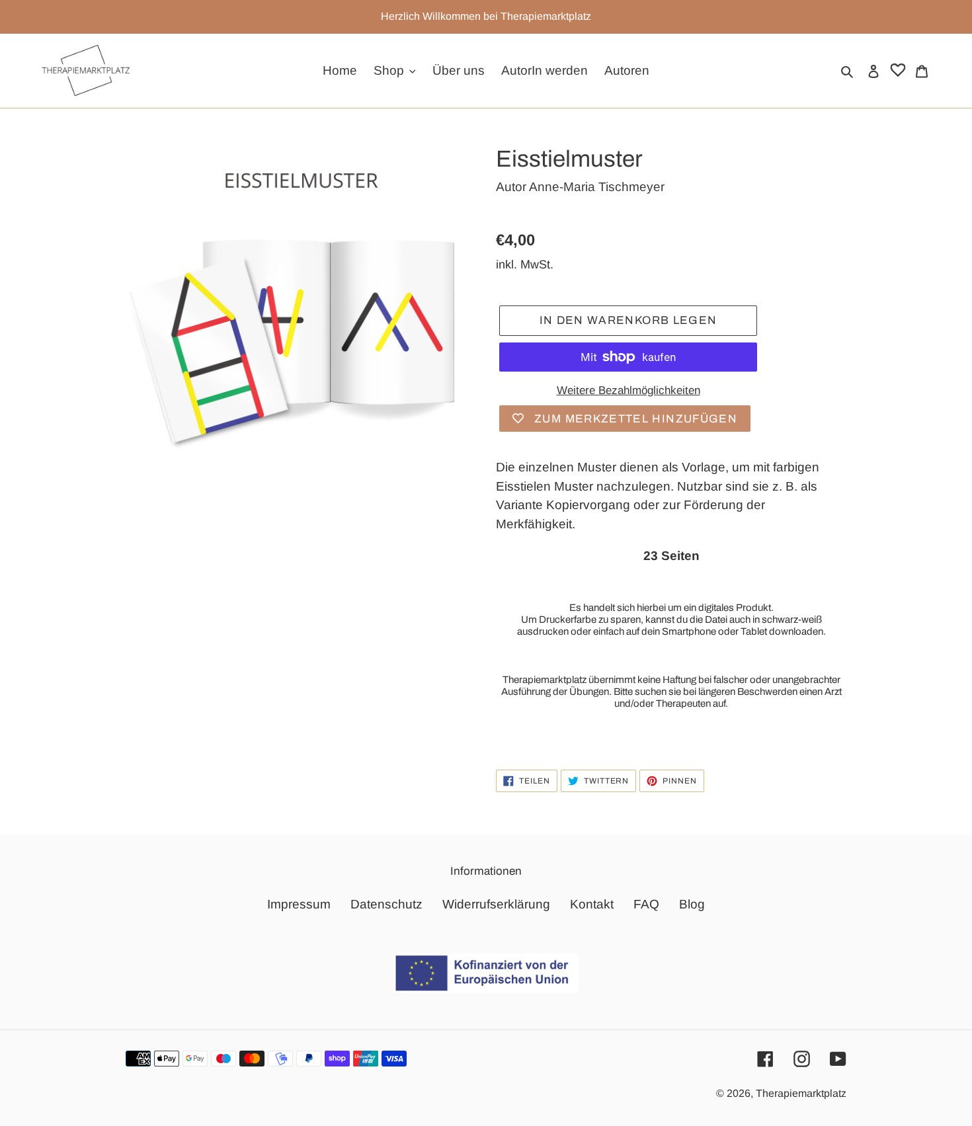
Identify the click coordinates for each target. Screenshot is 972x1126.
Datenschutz (386, 904)
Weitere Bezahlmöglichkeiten (628, 390)
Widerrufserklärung (496, 904)
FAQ (646, 904)
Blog (692, 904)
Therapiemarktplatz (801, 1093)
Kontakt (592, 904)
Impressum (299, 904)
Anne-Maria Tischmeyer (597, 187)
